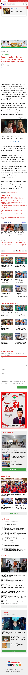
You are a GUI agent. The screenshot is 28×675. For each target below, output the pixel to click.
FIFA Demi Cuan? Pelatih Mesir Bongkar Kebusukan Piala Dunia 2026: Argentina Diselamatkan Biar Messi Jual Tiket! (21, 507)
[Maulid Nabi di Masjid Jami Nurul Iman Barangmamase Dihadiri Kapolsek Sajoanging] (7, 260)
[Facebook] (8, 665)
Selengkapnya (13, 469)
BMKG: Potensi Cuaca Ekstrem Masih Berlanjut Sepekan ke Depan (13, 544)
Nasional (7, 54)
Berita (2, 54)
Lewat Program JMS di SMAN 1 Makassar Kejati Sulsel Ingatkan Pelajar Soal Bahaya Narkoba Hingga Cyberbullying (14, 451)
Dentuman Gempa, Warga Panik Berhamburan (12, 214)
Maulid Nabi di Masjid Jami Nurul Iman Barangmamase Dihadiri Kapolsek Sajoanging (12, 198)
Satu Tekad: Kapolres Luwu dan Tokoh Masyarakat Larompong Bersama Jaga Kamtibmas (14, 206)
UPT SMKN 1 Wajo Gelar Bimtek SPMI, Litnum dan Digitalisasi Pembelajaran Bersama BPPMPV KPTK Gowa (18, 463)
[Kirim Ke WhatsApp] (26, 251)
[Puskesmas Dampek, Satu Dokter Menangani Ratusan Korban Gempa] (14, 623)
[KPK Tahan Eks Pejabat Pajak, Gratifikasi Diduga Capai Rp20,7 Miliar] (14, 565)
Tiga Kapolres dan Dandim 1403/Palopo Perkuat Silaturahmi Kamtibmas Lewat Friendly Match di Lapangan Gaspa (13, 202)
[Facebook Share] (14, 251)
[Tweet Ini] (17, 251)
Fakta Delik (6, 64)
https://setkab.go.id (12, 192)
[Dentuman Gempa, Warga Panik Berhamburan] (7, 288)
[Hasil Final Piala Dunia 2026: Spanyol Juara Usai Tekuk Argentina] (14, 485)
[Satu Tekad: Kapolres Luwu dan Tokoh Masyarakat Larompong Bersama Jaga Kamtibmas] (7, 274)
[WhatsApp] (17, 665)
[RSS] (20, 665)
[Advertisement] (14, 23)
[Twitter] (11, 665)
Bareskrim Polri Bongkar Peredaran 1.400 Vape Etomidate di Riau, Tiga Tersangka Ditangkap (13, 586)
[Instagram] (14, 665)
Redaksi (17, 669)
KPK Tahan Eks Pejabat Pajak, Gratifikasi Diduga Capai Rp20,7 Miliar (13, 576)
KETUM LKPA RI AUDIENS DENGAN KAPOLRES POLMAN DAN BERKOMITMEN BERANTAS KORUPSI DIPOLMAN (15, 550)
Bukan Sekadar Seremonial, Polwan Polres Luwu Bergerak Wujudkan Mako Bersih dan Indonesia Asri (13, 210)
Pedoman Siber (9, 669)
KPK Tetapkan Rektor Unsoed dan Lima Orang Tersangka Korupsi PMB (12, 581)
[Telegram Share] (23, 251)
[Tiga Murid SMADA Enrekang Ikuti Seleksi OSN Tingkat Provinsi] (6, 457)
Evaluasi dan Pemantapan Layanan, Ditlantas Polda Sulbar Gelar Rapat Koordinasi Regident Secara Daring (14, 217)
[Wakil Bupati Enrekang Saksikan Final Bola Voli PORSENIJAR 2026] (7, 501)
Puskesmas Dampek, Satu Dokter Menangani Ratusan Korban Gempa (13, 633)
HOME (21, 669)
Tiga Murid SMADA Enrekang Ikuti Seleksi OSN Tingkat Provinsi (18, 456)
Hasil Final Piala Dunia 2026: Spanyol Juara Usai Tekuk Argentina (13, 495)
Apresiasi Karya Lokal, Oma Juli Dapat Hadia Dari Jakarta (14, 539)
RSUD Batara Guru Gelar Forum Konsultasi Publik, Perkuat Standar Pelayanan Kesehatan (18, 645)
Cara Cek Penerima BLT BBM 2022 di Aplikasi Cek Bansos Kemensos (15, 523)
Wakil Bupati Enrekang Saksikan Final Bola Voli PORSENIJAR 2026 (7, 507)
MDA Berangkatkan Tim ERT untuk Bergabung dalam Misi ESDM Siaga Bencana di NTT (18, 638)
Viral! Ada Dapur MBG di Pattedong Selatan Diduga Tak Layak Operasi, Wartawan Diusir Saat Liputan (15, 534)
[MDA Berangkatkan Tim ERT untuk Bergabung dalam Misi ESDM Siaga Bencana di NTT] (6, 639)
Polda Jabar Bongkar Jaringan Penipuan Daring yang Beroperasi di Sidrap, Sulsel (13, 602)
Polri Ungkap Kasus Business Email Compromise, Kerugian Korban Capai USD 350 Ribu (13, 592)
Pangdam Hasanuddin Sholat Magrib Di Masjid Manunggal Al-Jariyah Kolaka (14, 529)
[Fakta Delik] (14, 662)
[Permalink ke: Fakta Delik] (2, 64)
